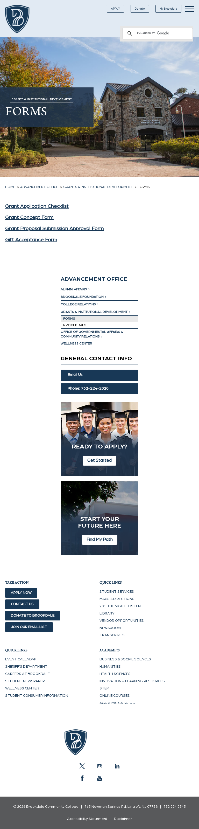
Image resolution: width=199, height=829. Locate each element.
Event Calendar (21, 659)
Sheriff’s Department (26, 666)
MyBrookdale (168, 8)
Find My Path (100, 539)
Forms (69, 318)
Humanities (110, 666)
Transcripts (112, 635)
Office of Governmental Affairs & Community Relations (92, 334)
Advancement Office (94, 279)
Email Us (75, 375)
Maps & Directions (117, 599)
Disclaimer (123, 819)
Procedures (74, 325)
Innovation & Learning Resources (132, 681)
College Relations (78, 304)
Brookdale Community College (21, 19)
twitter (82, 766)
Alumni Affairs (74, 289)
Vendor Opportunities (122, 621)
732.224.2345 (175, 807)
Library (107, 613)
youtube (99, 778)
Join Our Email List (29, 627)
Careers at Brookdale (27, 674)
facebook (82, 778)
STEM (104, 688)
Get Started (99, 460)
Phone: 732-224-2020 (88, 388)
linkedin (117, 766)
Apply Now (21, 593)
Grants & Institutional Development (94, 312)
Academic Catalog (117, 703)
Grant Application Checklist (37, 206)
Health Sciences (115, 674)
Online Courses (115, 695)
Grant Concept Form (29, 217)
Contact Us (22, 604)
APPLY (115, 8)
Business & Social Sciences (125, 659)
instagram (99, 766)
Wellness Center (76, 343)
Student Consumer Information (36, 695)
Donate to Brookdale (32, 615)
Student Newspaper (25, 681)
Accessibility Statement (87, 819)
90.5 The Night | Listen (120, 606)
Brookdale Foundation (82, 297)
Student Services (117, 591)
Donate (140, 8)
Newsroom (110, 628)
